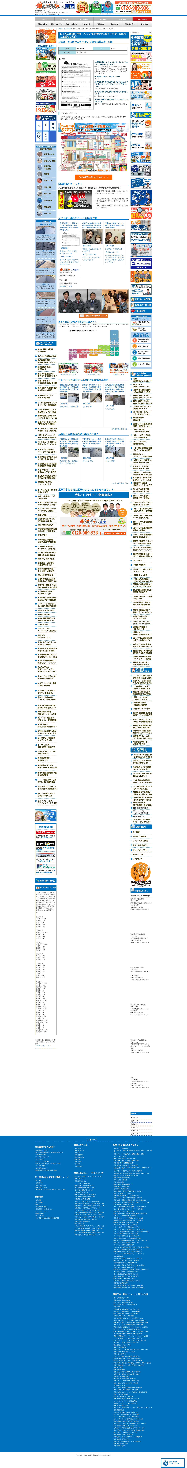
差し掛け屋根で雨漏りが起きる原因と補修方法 (127, 1358)
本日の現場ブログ (41, 1185)
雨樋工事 (100, 24)
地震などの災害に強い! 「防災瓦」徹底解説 (126, 1260)
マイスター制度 (40, 1166)
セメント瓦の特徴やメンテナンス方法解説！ (126, 1416)
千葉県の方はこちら (93, 374)
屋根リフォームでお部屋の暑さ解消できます (126, 1381)
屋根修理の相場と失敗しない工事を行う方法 (126, 1195)
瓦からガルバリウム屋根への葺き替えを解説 (126, 1242)
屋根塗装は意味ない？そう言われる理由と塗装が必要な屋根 (131, 1322)
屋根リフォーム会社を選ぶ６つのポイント (126, 1267)
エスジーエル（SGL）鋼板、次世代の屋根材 (126, 1414)
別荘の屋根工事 (79, 1223)
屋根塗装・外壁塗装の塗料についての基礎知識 (127, 1441)
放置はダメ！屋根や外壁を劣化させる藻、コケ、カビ (129, 1428)
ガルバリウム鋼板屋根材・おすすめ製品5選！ (127, 1236)
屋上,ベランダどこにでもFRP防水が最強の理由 (127, 1329)
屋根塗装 (77, 1152)
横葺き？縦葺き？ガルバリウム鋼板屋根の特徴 (127, 1238)
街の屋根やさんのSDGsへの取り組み (46, 1170)
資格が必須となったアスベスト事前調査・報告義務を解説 (130, 1392)
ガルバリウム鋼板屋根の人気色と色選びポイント (128, 1249)
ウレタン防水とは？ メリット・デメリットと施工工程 (130, 1340)
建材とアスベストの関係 (121, 1394)
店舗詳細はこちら (65, 286)
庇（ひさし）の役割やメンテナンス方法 (125, 1432)
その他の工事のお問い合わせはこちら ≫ (93, 177)
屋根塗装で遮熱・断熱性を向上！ (123, 1184)
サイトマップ (40, 1215)
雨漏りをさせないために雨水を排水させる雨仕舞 (128, 1360)
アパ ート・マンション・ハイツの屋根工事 (87, 1201)
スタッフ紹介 (40, 1202)
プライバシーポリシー (42, 1211)
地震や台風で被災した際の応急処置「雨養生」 (127, 1374)
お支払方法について (41, 1168)
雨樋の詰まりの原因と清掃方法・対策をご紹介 (88, 1214)
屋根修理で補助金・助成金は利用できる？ (87, 1230)
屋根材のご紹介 (118, 1367)
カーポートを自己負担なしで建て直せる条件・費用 (89, 1203)
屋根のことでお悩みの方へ (121, 1148)
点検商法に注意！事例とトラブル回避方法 (126, 1165)
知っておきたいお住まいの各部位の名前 (125, 1304)
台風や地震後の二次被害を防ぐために (124, 1278)
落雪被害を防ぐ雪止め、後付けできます (125, 1263)
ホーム (44, 19)
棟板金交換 (86, 24)
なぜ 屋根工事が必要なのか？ (122, 1189)
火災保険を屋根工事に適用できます (85, 1196)
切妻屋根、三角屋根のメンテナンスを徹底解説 (127, 1311)
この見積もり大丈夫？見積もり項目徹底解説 (126, 1160)
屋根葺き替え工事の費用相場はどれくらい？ (87, 1235)
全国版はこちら (118, 374)
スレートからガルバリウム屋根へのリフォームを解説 (129, 1229)
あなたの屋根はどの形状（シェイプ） (124, 1351)
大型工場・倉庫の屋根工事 (82, 1199)
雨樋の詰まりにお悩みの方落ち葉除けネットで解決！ (90, 1217)
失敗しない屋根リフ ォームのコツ (123, 1193)
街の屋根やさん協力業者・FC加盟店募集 (47, 1218)
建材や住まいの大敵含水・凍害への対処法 (126, 1383)
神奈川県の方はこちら (68, 374)
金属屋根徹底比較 (119, 1410)
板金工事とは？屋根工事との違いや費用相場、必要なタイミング (132, 1173)
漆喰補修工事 (79, 1155)
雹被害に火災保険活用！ (121, 1283)
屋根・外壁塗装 (71, 24)
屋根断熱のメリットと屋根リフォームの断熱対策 (128, 1437)
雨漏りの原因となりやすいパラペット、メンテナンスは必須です (132, 1336)
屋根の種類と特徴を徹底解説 (122, 1300)
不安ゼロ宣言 (40, 1159)
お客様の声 (64, 19)
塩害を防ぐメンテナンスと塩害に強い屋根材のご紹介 (129, 1430)
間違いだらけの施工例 (120, 1180)
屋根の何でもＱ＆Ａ (41, 1187)
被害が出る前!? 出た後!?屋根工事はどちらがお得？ (128, 1191)
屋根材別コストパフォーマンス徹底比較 (125, 1403)
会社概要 (122, 19)
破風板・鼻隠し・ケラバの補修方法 (124, 1316)
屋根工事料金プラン (80, 1181)
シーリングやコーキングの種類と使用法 (125, 1401)
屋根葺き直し (130, 24)
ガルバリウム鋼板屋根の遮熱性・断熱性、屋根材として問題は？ (132, 1247)
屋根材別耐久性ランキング (121, 1405)
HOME (60, 28)
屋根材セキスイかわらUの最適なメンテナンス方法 (128, 1220)
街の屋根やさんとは (41, 1150)
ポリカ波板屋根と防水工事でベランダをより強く (89, 1228)
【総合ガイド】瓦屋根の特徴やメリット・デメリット (129, 1254)
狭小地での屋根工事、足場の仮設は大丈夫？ (126, 1222)
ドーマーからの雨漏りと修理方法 (123, 1434)
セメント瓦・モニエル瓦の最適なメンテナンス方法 (128, 1419)
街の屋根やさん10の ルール (44, 1157)
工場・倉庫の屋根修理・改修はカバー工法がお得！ (89, 1212)
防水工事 (144, 24)
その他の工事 (79, 1166)
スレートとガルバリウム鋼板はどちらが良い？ (127, 1227)
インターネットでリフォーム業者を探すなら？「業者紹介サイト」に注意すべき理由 (133, 1168)
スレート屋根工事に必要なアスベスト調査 (126, 1390)
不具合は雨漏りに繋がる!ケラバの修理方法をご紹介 (128, 1318)
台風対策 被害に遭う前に (82, 1192)
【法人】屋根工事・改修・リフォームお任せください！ (91, 1226)
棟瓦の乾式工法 (118, 1256)
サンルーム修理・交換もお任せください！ (87, 1210)
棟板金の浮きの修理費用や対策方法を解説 (126, 1175)
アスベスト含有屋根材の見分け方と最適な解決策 (128, 1387)
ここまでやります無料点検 (82, 1183)
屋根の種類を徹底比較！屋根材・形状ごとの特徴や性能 (130, 1200)
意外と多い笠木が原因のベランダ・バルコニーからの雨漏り (131, 1327)
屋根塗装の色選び (119, 1182)
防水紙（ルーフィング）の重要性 (123, 1396)
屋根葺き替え (42, 24)
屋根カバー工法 (57, 24)
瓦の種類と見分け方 (119, 1385)
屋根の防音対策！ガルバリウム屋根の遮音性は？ (128, 1251)
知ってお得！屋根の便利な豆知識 (123, 1302)
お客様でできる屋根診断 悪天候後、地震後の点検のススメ (132, 1269)
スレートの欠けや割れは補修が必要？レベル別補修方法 (130, 1207)
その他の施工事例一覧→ (120, 429)
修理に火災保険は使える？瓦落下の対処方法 (126, 1276)
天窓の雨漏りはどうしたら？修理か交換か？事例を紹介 (130, 1320)
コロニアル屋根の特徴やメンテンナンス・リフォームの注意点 (131, 1231)
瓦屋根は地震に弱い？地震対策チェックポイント (128, 1258)
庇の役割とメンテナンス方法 (122, 1345)
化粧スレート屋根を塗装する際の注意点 (125, 1215)
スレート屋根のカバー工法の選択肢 (124, 1204)
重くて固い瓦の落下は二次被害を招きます (126, 1274)
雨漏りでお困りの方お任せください (85, 1188)
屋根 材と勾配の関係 (120, 1354)
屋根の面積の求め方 (119, 1369)
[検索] (150, 32)
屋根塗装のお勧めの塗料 (121, 1443)
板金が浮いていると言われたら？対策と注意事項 (128, 1171)
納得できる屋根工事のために (122, 1177)
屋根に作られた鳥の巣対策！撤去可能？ (86, 1219)
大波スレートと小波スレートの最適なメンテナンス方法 (130, 1423)
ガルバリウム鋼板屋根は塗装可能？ (124, 1245)
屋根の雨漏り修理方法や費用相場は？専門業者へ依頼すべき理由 (132, 1363)
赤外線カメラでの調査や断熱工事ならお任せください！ (91, 1205)
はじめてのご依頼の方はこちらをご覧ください (88, 1176)
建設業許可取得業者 (41, 1207)
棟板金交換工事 (79, 1157)
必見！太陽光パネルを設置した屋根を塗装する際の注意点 (130, 1213)
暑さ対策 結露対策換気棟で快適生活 (124, 1378)
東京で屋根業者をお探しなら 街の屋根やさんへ (49, 1152)
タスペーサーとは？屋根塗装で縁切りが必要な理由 (128, 1325)
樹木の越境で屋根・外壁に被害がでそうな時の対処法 (129, 1265)
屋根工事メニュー (80, 1179)
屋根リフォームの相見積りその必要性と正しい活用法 (129, 1154)
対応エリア (39, 1204)
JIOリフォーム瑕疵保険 (42, 1161)
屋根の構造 (117, 1307)
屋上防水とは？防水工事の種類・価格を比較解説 (128, 1333)
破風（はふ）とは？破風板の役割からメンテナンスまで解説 (131, 1349)
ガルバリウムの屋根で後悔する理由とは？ (126, 1412)
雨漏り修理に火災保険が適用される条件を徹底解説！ (129, 1285)
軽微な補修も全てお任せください (84, 1185)
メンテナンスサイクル (120, 1156)
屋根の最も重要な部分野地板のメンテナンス (126, 1398)
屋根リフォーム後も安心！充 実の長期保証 (48, 1163)
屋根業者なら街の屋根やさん (44, 1209)
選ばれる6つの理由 (41, 1154)
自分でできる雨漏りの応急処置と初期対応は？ (127, 1356)
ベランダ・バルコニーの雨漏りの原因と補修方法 (128, 1338)
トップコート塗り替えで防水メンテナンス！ (126, 1342)
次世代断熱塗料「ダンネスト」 (123, 1439)
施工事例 (103, 19)
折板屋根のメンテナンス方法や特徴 (124, 1211)
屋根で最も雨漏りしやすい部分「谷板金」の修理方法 (129, 1365)
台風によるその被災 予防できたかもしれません (127, 1280)
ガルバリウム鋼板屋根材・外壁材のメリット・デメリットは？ (131, 1240)
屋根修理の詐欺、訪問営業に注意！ (124, 1163)
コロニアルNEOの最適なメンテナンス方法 (126, 1233)
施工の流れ (84, 19)
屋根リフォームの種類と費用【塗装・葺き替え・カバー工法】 (131, 1202)
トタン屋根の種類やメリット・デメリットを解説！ (128, 1209)
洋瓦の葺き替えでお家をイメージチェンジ (126, 1425)
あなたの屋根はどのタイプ (121, 1298)
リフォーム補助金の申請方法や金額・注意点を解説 (89, 1232)
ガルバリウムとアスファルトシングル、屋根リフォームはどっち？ (133, 1407)
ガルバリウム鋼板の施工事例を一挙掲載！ (126, 1224)
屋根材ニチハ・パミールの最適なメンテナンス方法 (128, 1218)
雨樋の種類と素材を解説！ (82, 1221)
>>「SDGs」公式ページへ (43, 1046)
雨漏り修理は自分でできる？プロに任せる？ (126, 1313)
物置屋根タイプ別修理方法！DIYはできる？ (87, 1208)
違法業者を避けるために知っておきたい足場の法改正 (129, 1287)
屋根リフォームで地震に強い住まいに (86, 1194)
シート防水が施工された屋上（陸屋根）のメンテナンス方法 (131, 1331)
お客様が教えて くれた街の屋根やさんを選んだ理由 (50, 1189)
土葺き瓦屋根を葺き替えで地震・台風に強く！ (127, 1421)
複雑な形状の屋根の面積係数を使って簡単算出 (127, 1372)
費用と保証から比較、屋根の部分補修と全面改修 (128, 1198)
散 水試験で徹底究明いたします (84, 1190)
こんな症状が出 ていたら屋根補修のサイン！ (127, 1272)
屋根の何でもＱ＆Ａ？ (120, 1446)
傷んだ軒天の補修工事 (120, 1347)
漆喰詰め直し (115, 24)
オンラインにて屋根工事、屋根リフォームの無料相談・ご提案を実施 (133, 1151)
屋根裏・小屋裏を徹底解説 (121, 1376)
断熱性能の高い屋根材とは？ (122, 1186)
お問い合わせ (142, 19)
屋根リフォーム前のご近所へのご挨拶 (124, 1158)
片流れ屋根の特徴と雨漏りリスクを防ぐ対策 (126, 1309)
